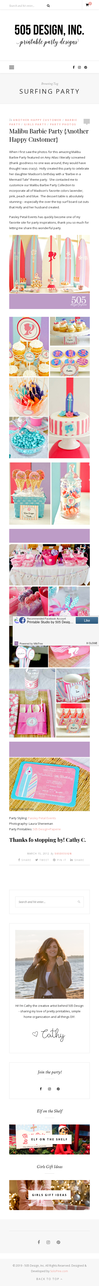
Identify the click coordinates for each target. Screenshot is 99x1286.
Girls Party (35, 124)
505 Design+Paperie (47, 829)
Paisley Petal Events (42, 818)
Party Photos (63, 124)
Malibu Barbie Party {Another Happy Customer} (48, 135)
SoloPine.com (59, 1271)
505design (63, 853)
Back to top (48, 1279)
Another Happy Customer (37, 120)
